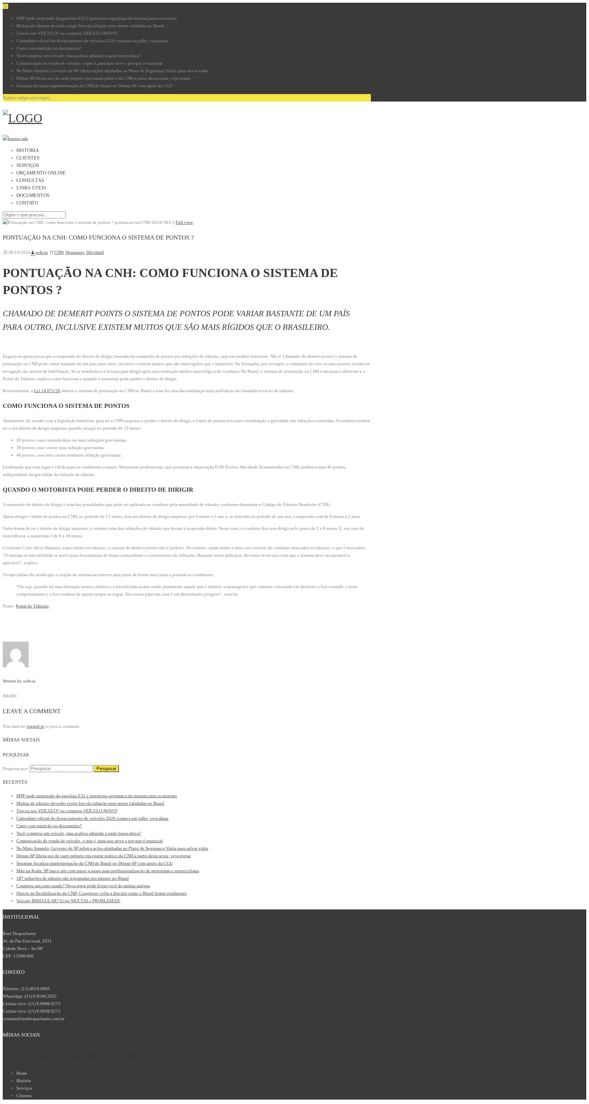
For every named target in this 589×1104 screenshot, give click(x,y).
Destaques (74, 252)
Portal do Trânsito (32, 606)
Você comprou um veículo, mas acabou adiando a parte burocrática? (78, 55)
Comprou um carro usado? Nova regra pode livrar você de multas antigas (83, 885)
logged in (35, 726)
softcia (41, 252)
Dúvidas (94, 252)
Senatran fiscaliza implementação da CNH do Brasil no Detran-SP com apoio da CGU (94, 85)
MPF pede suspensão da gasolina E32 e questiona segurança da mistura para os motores (96, 18)
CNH (58, 252)
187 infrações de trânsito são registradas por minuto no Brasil (72, 878)
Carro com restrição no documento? (49, 48)
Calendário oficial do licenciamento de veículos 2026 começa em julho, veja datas (92, 40)
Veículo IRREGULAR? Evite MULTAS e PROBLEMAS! (68, 900)
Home (21, 1073)
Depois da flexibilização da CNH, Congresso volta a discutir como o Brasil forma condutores (101, 893)
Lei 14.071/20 (47, 390)
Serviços (24, 1088)
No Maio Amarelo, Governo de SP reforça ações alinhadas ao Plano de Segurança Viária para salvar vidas (112, 70)
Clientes (24, 1095)
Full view (184, 222)
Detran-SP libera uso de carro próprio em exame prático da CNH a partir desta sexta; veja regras (103, 78)
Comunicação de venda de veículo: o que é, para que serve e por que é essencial (89, 63)
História (23, 1080)
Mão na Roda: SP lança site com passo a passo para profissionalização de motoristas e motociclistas (107, 870)
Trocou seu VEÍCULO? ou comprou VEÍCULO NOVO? (67, 33)
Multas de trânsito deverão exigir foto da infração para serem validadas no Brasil (90, 25)
